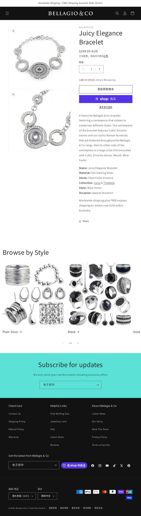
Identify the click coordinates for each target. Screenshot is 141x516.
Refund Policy (16, 429)
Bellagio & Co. (22, 508)
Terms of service (101, 444)
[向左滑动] (63, 343)
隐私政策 (64, 508)
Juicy (97, 183)
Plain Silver (10, 332)
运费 (106, 56)
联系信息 (99, 508)
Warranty (14, 437)
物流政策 (87, 508)
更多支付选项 (105, 107)
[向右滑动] (78, 343)
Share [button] (86, 221)
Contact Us (15, 413)
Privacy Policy (99, 437)
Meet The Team (100, 429)
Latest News (57, 437)
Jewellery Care (58, 421)
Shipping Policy (17, 421)
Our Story (97, 421)
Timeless (109, 183)
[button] (7, 13)
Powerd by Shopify (37, 508)
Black (72, 332)
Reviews (54, 444)
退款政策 (53, 508)
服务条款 (76, 508)
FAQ (52, 429)
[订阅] (97, 385)
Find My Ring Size (59, 413)
